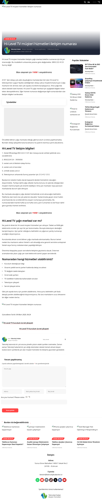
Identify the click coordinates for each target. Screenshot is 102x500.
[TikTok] (57, 339)
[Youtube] (64, 480)
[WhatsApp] (62, 339)
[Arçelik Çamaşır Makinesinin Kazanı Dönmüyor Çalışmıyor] (38, 432)
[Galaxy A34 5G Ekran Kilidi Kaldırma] (76, 97)
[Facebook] (48, 339)
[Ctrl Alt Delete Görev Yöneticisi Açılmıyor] (88, 432)
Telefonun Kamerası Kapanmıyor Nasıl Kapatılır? (12, 443)
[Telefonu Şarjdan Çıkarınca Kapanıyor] (63, 432)
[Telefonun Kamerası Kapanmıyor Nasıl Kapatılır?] (13, 432)
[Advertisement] (34, 122)
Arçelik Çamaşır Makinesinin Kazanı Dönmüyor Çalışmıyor (38, 443)
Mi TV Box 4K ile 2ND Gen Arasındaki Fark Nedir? (92, 66)
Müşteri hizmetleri (55, 497)
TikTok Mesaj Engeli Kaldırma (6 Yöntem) (92, 109)
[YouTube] (54, 339)
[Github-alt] (47, 480)
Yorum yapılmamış (40, 49)
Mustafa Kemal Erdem (91, 114)
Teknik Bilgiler (10, 39)
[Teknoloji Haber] (5, 2)
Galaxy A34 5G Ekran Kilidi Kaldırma (90, 95)
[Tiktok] (51, 480)
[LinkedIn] (59, 339)
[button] (84, 2)
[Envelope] (42, 480)
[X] (51, 339)
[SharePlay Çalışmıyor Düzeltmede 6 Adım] (76, 83)
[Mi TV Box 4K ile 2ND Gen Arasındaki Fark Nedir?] (76, 69)
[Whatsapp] (38, 480)
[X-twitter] (55, 480)
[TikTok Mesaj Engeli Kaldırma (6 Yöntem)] (76, 111)
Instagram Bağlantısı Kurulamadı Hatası (92, 124)
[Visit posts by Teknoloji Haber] (7, 50)
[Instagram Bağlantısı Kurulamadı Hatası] (76, 127)
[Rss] (65, 339)
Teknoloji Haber (16, 49)
